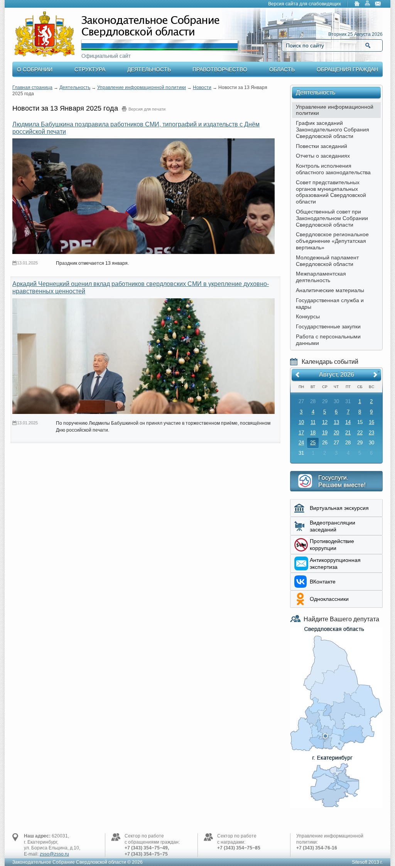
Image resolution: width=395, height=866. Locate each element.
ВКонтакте (323, 581)
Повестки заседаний (321, 146)
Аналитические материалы (330, 290)
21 (348, 433)
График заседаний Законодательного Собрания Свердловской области (332, 129)
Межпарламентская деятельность (321, 277)
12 (324, 422)
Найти (368, 45)
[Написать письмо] (378, 4)
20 (336, 433)
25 (313, 443)
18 (313, 433)
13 (336, 422)
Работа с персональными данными (328, 339)
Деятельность (149, 69)
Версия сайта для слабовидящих (304, 4)
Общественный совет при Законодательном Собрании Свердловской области (332, 218)
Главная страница (32, 87)
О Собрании (34, 69)
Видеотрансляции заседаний (332, 526)
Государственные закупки (328, 326)
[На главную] (357, 4)
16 (371, 422)
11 (313, 422)
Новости (202, 87)
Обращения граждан (347, 69)
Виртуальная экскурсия (339, 508)
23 (371, 433)
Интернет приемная (336, 481)
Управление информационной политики (141, 87)
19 (324, 433)
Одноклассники (329, 599)
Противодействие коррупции (332, 544)
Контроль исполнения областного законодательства (333, 169)
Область (282, 69)
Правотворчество (219, 69)
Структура (89, 69)
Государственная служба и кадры (330, 303)
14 (348, 422)
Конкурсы (308, 316)
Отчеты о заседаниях (323, 156)
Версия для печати (146, 109)
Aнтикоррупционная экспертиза (335, 563)
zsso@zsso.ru (54, 854)
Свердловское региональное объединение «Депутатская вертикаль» (332, 241)
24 (301, 443)
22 (360, 433)
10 (301, 422)
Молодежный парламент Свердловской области (327, 260)
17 (301, 433)
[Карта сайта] (367, 4)
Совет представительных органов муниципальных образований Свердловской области (331, 192)
